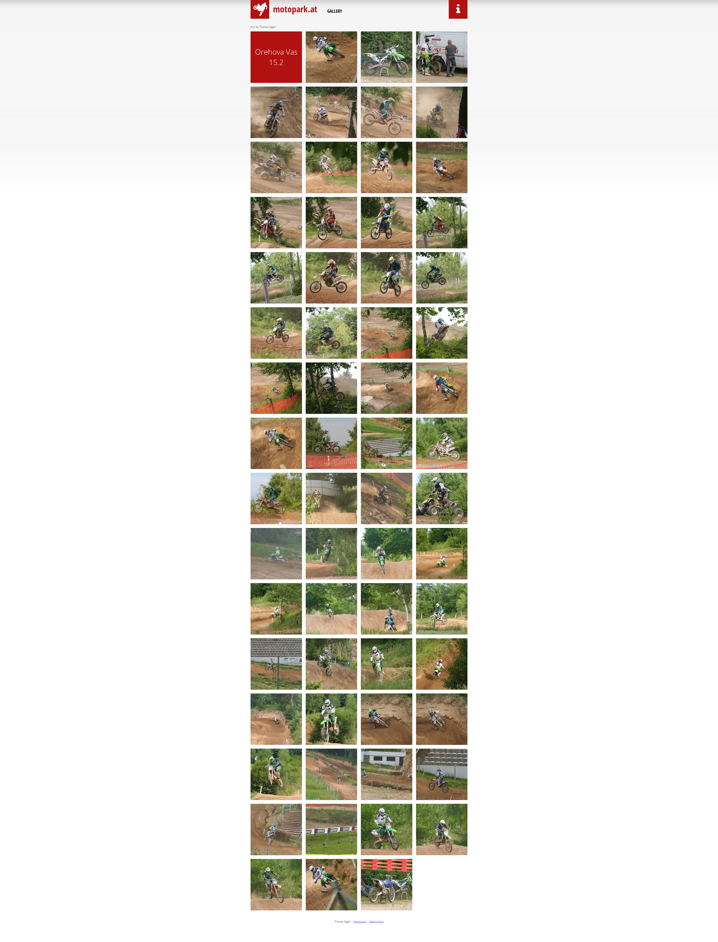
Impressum (359, 921)
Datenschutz (376, 921)
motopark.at (294, 9)
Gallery (334, 11)
